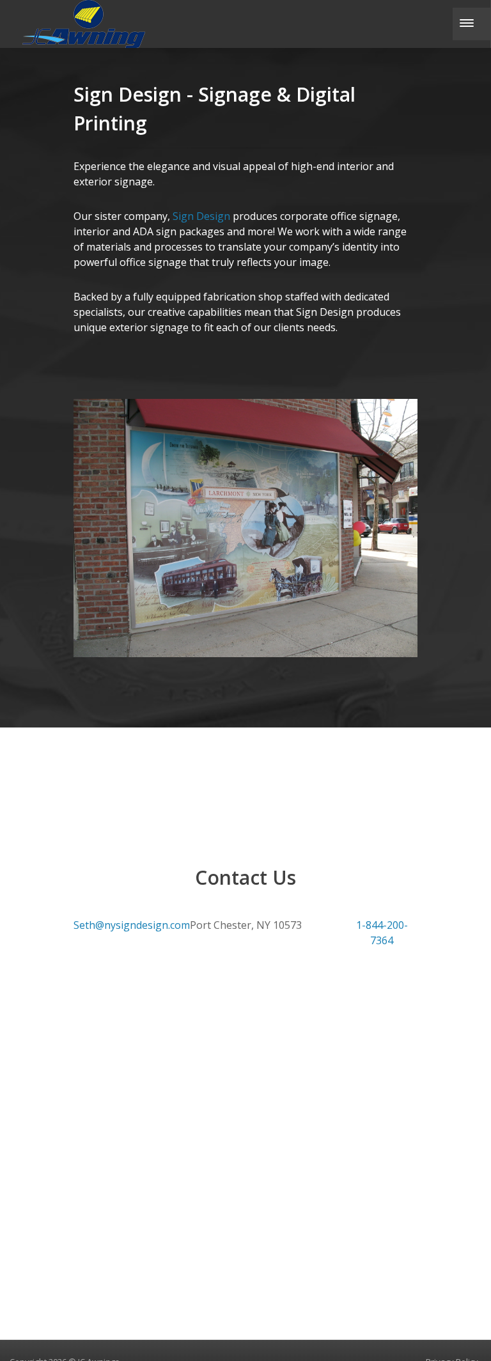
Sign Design (203, 216)
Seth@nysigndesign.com (132, 925)
